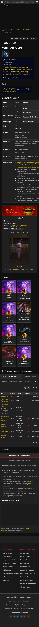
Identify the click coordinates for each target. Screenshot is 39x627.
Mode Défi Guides (26, 580)
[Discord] (10, 616)
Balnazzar (5, 396)
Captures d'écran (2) (19, 232)
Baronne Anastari (5, 400)
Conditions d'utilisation (19, 613)
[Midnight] (6, 580)
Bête (35, 425)
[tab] (11, 376)
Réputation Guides (27, 570)
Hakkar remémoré (4, 425)
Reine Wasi (4, 431)
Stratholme (19, 396)
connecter (27, 528)
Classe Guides (7, 553)
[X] (14, 616)
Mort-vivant (35, 400)
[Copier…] (25, 387)
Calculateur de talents (10, 573)
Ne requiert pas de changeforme (28, 167)
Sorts (18, 29)
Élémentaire (35, 436)
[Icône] (5, 54)
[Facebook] (21, 616)
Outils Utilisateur (26, 597)
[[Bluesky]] (17, 616)
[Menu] (2, 2)
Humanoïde (35, 409)
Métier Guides (7, 567)
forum (26, 493)
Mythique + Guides (9, 563)
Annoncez (26, 601)
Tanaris (19, 436)
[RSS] (28, 616)
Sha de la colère (3, 436)
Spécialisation (26, 29)
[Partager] (37, 2)
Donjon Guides (25, 560)
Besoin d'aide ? (12, 597)
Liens (34, 38)
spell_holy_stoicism (19, 226)
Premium (8, 609)
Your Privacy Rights (13, 605)
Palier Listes (6, 577)
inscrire (3, 530)
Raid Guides (6, 570)
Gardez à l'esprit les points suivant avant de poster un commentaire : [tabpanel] (19, 500)
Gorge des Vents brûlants (19, 425)
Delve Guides (7, 556)
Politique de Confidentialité (24, 609)
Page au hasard (27, 605)
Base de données (9, 29)
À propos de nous (15, 601)
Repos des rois (19, 431)
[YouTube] (24, 616)
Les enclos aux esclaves (19, 418)
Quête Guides (25, 567)
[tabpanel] (19, 415)
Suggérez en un (18, 269)
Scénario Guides (26, 577)
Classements (25, 587)
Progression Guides (9, 560)
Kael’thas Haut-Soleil (5, 406)
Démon (35, 396)
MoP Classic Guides (27, 550)
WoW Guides (7, 550)
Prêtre (6, 32)
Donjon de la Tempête (19, 409)
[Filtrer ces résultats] (28, 387)
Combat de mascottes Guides (28, 573)
